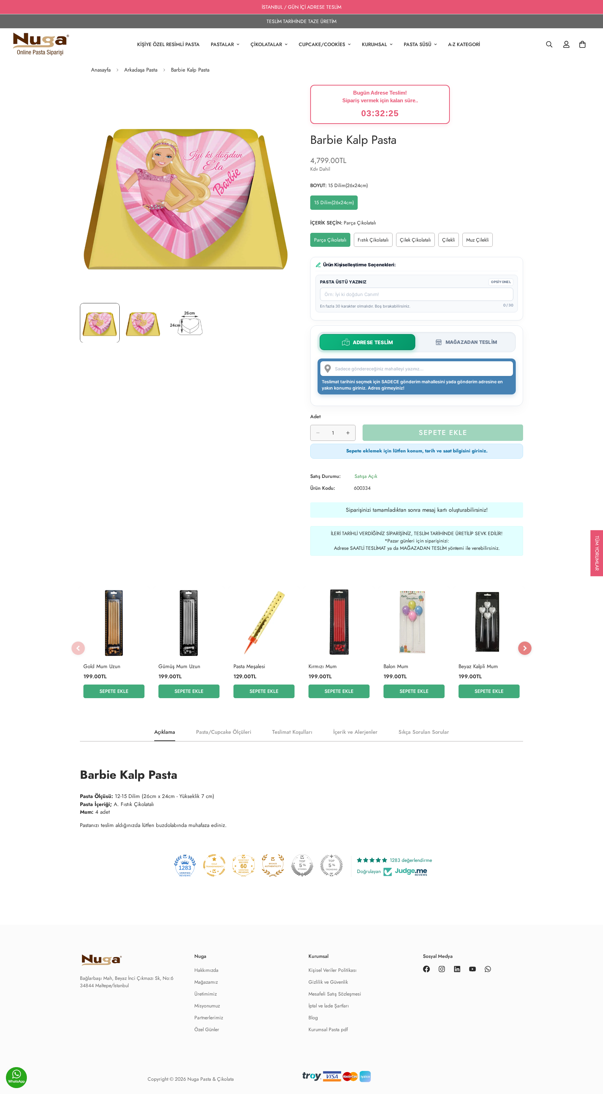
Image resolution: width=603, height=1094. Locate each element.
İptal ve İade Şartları (328, 1005)
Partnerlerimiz (208, 1017)
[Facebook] (426, 969)
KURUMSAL (374, 44)
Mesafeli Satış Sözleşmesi (334, 993)
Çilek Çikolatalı (417, 241)
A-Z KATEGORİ (464, 44)
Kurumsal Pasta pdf (328, 1029)
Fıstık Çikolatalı (375, 241)
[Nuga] (41, 44)
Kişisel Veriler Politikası (332, 970)
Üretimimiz (205, 993)
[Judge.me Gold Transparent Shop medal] (214, 865)
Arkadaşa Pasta (140, 70)
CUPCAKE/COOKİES (322, 44)
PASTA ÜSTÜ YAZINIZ (343, 281)
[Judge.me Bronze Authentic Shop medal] (273, 865)
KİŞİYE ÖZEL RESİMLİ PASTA (168, 44)
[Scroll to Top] (589, 1079)
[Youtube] (472, 969)
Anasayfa (101, 70)
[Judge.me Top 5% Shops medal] (302, 865)
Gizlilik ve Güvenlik (328, 981)
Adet (315, 416)
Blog (313, 1017)
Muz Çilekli (479, 241)
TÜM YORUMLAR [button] (597, 553)
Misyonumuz (207, 1005)
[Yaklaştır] (278, 100)
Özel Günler (206, 1029)
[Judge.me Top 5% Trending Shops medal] (331, 865)
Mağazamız (206, 981)
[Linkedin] (457, 969)
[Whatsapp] (487, 969)
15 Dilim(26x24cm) (336, 204)
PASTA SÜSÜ (417, 44)
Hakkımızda (206, 970)
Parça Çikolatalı (332, 241)
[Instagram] (441, 969)
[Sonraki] (525, 648)
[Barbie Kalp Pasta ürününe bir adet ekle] (348, 433)
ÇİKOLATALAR (266, 44)
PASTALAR (222, 44)
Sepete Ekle (113, 691)
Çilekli (450, 241)
